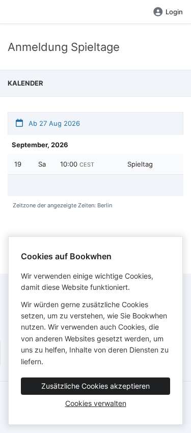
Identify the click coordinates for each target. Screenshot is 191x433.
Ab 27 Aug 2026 (53, 123)
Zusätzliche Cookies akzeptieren (95, 386)
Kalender (25, 83)
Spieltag (140, 164)
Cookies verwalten (95, 403)
